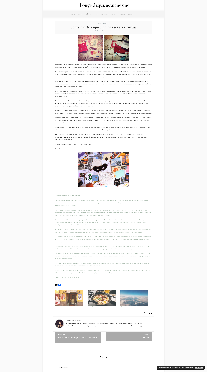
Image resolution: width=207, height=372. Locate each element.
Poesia (96, 14)
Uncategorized (103, 23)
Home (73, 14)
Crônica (88, 14)
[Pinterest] (106, 357)
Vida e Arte (105, 14)
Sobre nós (121, 14)
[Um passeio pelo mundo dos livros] (70, 298)
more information (189, 367)
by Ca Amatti (104, 31)
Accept (199, 367)
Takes (113, 14)
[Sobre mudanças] (135, 298)
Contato (131, 14)
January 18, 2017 (93, 31)
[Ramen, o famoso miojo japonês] (103, 298)
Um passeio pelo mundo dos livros (63, 307)
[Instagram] (103, 357)
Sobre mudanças (124, 307)
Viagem (80, 14)
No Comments (114, 31)
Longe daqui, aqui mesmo (105, 5)
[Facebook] (100, 357)
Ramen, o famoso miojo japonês (95, 307)
